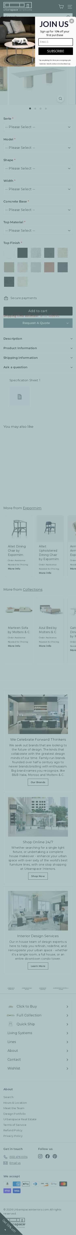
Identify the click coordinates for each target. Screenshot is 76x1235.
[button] (71, 21)
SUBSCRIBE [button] (55, 51)
